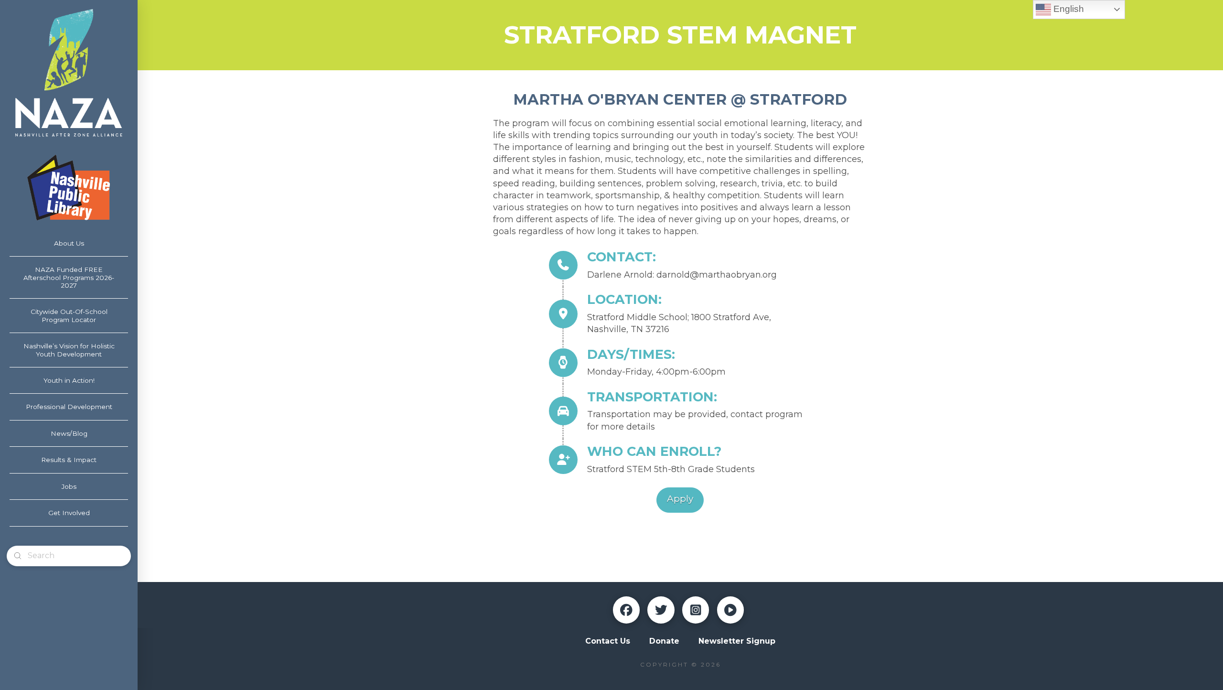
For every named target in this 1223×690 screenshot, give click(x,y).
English (1067, 9)
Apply (680, 498)
